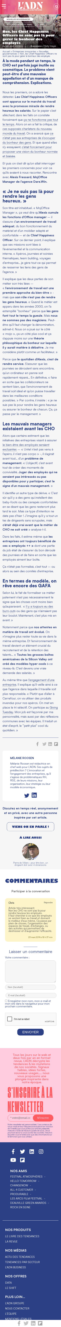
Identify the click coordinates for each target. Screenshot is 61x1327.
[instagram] (41, 1153)
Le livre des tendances (22, 1236)
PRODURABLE (19, 1194)
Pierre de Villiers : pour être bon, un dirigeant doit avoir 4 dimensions (30, 863)
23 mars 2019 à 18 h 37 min (40, 937)
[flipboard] (40, 1324)
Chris (11, 902)
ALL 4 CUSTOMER (21, 1189)
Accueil (6, 51)
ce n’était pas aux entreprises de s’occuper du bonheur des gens (29, 137)
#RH (42, 24)
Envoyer (30, 1032)
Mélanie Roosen (14, 46)
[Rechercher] (56, 6)
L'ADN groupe (14, 1303)
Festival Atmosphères (26, 1176)
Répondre (48, 902)
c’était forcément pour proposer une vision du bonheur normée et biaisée (30, 151)
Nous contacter (17, 1308)
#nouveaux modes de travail (19, 24)
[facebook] (19, 1324)
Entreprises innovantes (24, 51)
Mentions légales (18, 1319)
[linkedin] (33, 1324)
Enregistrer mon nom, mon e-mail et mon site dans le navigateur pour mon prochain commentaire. (28, 1003)
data (8, 1282)
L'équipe (11, 1313)
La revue (11, 1241)
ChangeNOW (19, 1185)
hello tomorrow (23, 1181)
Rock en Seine (20, 1207)
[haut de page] (55, 1323)
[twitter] (26, 1324)
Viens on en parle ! (30, 826)
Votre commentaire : (17, 957)
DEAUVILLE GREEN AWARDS (28, 1203)
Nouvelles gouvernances (18, 19)
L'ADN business (15, 1267)
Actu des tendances (20, 1257)
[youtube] (13, 1161)
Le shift (10, 1288)
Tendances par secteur (22, 1262)
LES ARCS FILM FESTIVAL (26, 1198)
